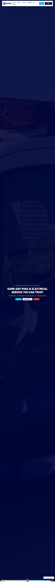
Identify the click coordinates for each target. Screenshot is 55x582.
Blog (34, 2)
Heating (14, 2)
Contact (14, 4)
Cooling (18, 2)
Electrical (24, 2)
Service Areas (29, 2)
